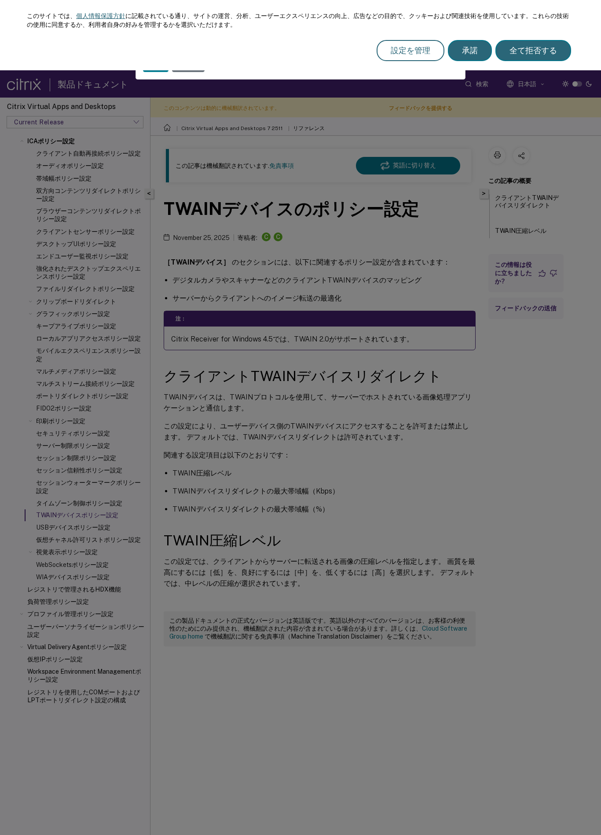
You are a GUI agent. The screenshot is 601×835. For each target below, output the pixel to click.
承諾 (470, 50)
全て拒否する (533, 50)
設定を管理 (410, 50)
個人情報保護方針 (100, 15)
